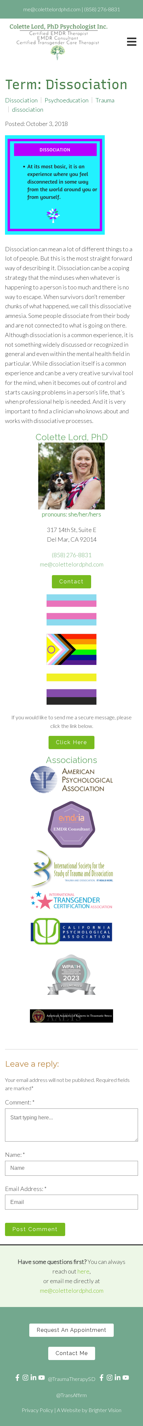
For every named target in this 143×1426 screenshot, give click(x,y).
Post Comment (35, 1229)
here (83, 1271)
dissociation (27, 109)
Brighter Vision (104, 1410)
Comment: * (20, 1102)
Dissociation (21, 100)
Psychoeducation (66, 100)
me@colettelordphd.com (71, 564)
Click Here (71, 742)
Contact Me (72, 1353)
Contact (71, 581)
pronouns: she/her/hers (71, 514)
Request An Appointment (71, 1330)
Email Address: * (26, 1188)
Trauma (104, 100)
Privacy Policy (37, 1410)
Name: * (15, 1154)
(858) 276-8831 (71, 555)
